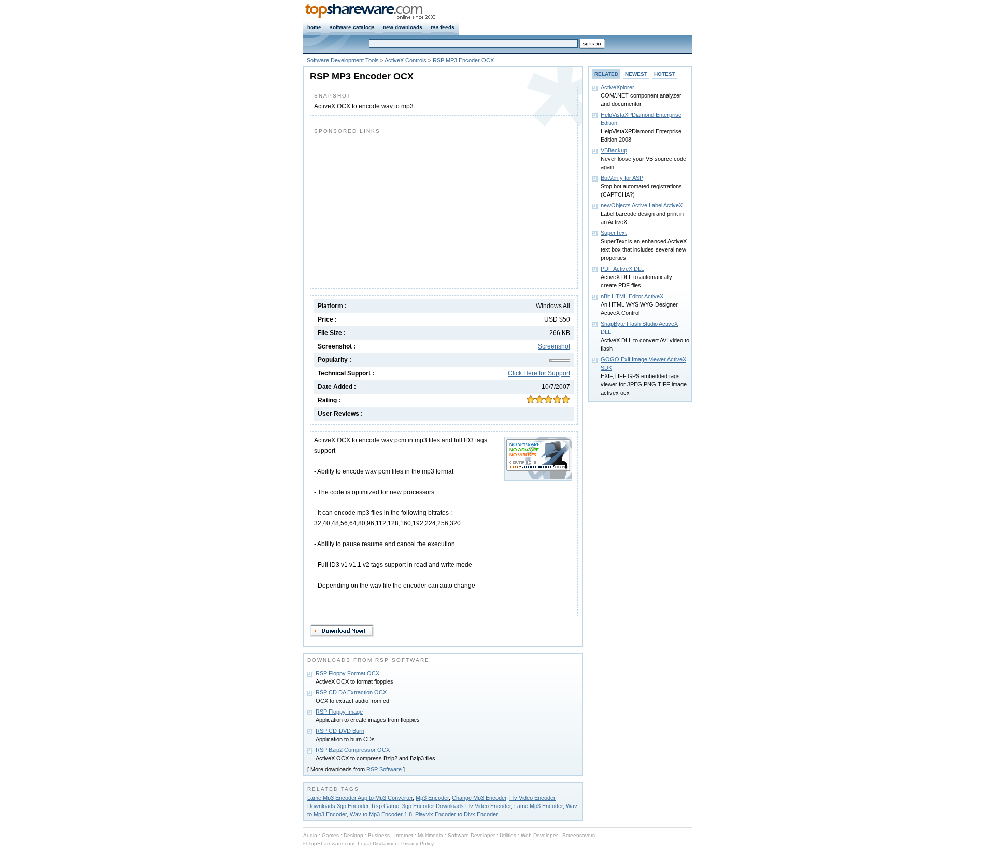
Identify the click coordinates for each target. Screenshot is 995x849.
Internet (403, 835)
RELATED (606, 74)
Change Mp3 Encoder (479, 798)
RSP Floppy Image (339, 711)
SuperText (614, 233)
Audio (310, 835)
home (314, 27)
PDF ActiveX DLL (622, 269)
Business (379, 835)
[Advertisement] (401, 209)
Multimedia (430, 835)
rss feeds (442, 27)
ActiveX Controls (406, 60)
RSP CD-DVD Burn (340, 731)
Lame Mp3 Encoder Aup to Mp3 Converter (360, 798)
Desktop (353, 835)
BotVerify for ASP (622, 178)
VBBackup (614, 150)
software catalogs (352, 27)
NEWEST (636, 74)
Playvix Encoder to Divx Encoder (456, 814)
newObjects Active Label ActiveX (642, 205)
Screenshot (554, 346)
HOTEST (664, 74)
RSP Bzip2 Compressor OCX (353, 750)
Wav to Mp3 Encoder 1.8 (381, 814)
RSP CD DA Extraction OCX (351, 692)
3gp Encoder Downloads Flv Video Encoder (456, 806)
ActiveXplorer (617, 87)
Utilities (508, 835)
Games (330, 835)
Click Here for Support (539, 373)
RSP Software (384, 769)
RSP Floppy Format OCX (347, 673)
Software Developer (471, 835)
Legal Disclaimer (377, 843)
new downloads (402, 27)
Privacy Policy (417, 843)
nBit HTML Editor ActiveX (632, 296)
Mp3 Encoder (432, 798)
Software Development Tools (343, 60)
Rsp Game (385, 806)
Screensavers (578, 835)
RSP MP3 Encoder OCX (463, 60)
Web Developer (539, 835)
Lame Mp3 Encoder (538, 806)
